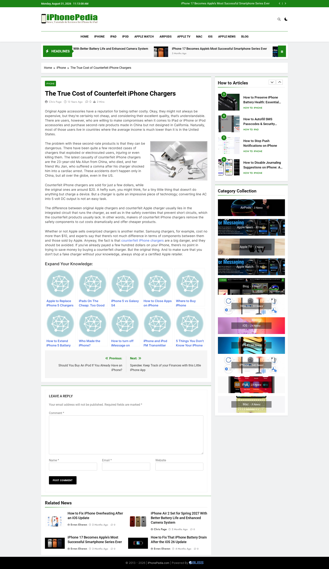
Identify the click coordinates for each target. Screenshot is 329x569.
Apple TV (183, 36)
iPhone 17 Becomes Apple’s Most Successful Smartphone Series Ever (225, 3)
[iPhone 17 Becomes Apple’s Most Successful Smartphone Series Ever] (137, 53)
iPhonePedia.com (158, 562)
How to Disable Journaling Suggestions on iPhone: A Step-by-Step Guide (262, 167)
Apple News (227, 36)
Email (107, 460)
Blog (244, 36)
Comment (56, 413)
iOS (210, 36)
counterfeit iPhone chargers (142, 240)
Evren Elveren (79, 525)
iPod (125, 36)
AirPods (166, 36)
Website (160, 460)
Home (85, 36)
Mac (199, 36)
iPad (113, 36)
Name (54, 460)
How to (248, 108)
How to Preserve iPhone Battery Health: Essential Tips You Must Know (261, 102)
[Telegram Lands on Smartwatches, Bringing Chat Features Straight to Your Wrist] (256, 53)
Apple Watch (144, 36)
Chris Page (55, 102)
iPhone (99, 36)
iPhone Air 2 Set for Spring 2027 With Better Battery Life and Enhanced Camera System (179, 517)
